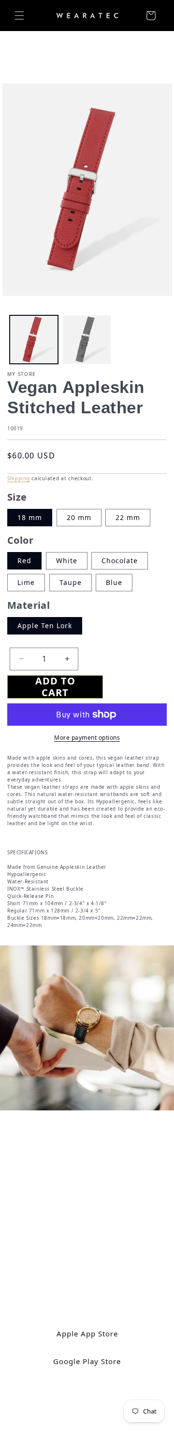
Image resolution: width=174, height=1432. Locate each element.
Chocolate (120, 560)
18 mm (29, 517)
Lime (26, 582)
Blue (114, 582)
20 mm (79, 517)
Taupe (70, 582)
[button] (19, 15)
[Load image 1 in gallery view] (34, 339)
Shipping (18, 478)
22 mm (128, 517)
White (66, 560)
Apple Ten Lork (44, 625)
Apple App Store (87, 1333)
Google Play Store (87, 1361)
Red (24, 560)
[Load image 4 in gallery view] (87, 339)
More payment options (87, 737)
